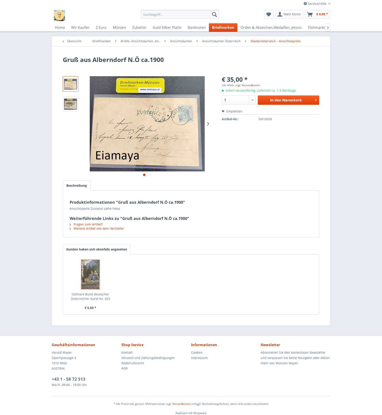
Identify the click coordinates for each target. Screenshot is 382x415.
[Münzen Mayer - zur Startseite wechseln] (59, 15)
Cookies (196, 352)
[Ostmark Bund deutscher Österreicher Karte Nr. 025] (90, 274)
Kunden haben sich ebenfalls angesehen (96, 249)
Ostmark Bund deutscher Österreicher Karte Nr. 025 (90, 296)
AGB (124, 368)
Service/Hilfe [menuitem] (317, 4)
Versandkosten (181, 404)
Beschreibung (76, 185)
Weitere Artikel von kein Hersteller (98, 228)
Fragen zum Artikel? (88, 224)
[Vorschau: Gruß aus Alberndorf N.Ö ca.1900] (70, 84)
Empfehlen (234, 111)
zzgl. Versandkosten (247, 85)
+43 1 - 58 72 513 (68, 379)
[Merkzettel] (268, 14)
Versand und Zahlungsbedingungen (148, 358)
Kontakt (127, 352)
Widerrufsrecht (132, 363)
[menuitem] (180, 14)
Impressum (199, 358)
